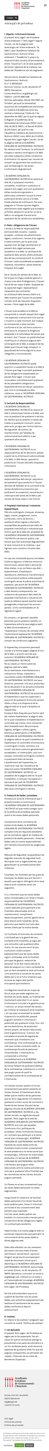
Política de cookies (13, 1422)
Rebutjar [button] (29, 1445)
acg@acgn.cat (10, 1402)
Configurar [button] (8, 1445)
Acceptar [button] (19, 1445)
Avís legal (8, 1418)
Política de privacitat (13, 1425)
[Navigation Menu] (45, 5)
